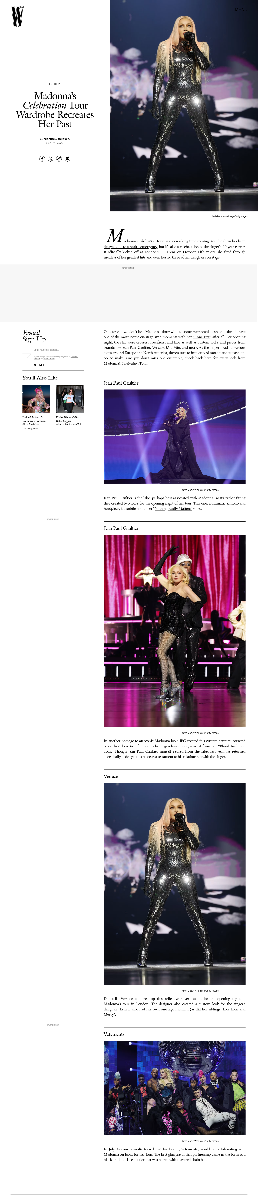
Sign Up (34, 335)
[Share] (42, 159)
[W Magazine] (17, 17)
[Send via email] (67, 159)
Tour (151, 241)
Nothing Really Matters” (173, 508)
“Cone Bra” (201, 337)
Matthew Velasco (57, 138)
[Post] (50, 159)
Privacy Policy (49, 358)
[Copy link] (59, 159)
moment (182, 1009)
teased (149, 1149)
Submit (39, 364)
